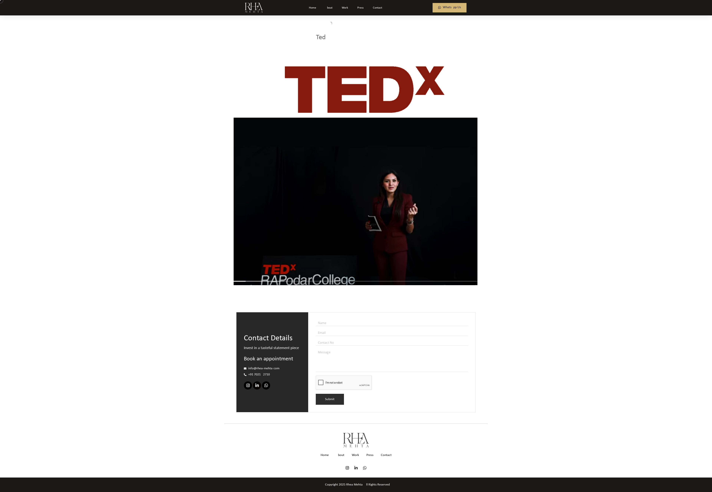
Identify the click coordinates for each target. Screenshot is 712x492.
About (328, 7)
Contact (377, 7)
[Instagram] (248, 385)
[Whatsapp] (266, 385)
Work (345, 7)
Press (360, 7)
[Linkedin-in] (257, 385)
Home (312, 7)
